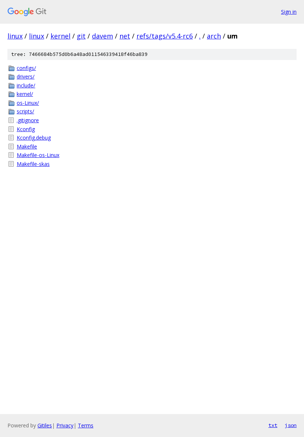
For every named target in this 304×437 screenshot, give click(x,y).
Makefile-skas (33, 163)
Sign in (289, 11)
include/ (26, 85)
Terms (85, 425)
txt (272, 425)
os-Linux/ (28, 102)
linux (15, 35)
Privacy (64, 425)
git (81, 35)
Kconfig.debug (34, 137)
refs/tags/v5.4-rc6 (164, 35)
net (124, 35)
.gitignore (28, 120)
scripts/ (25, 111)
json (291, 425)
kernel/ (25, 93)
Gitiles (44, 425)
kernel (60, 35)
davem (102, 35)
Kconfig (26, 129)
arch (214, 35)
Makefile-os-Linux (38, 155)
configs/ (26, 67)
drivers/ (25, 76)
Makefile (27, 146)
